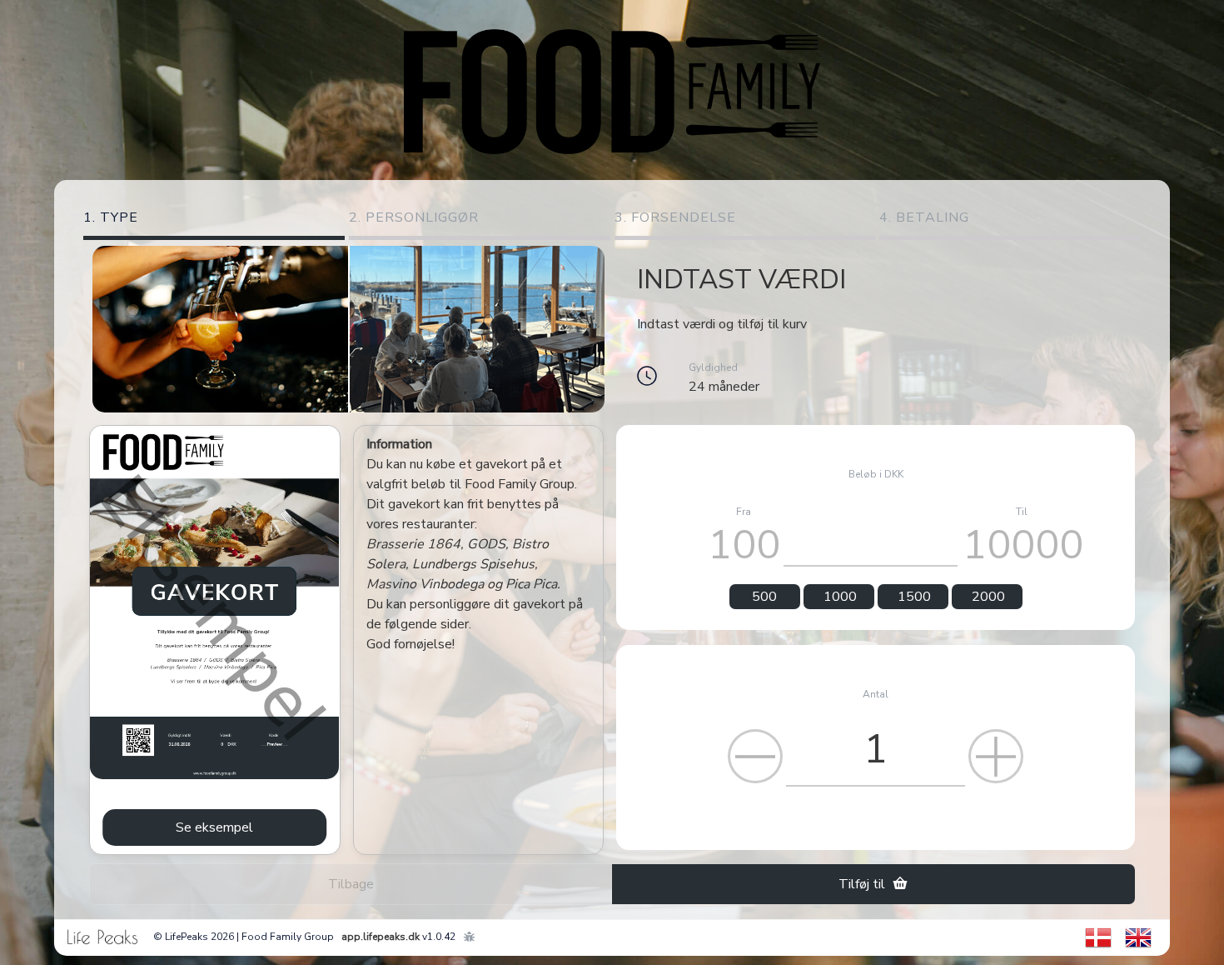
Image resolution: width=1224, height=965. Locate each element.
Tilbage (351, 884)
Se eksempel (214, 827)
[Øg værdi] (995, 756)
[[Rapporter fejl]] (469, 936)
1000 (840, 597)
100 (744, 544)
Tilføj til (865, 884)
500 (764, 597)
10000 (1023, 544)
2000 (988, 597)
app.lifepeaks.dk (380, 936)
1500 (914, 597)
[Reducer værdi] (755, 756)
